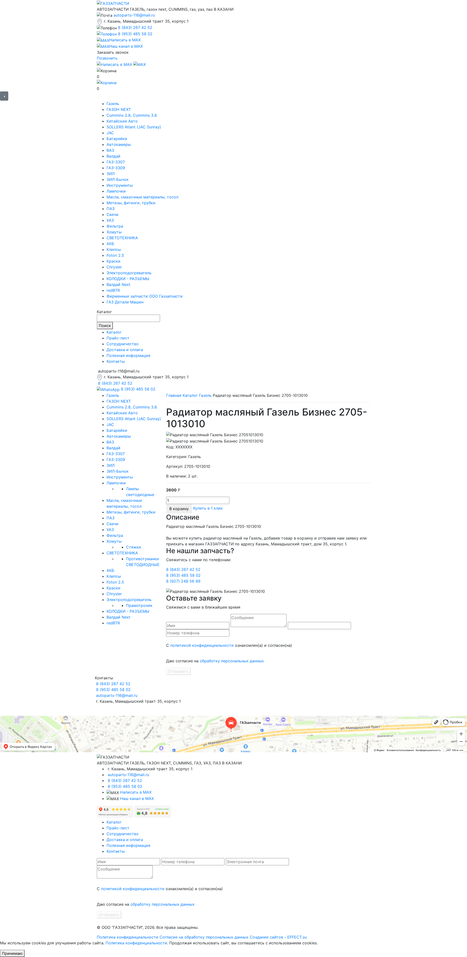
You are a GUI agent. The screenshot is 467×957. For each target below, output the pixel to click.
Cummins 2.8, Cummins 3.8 (132, 115)
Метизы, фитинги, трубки (131, 202)
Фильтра (115, 226)
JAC (110, 132)
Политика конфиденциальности (127, 937)
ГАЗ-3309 (116, 167)
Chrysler (114, 267)
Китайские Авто (122, 121)
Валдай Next (118, 284)
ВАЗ (110, 150)
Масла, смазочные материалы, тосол (142, 197)
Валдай (113, 156)
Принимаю (12, 953)
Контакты (116, 361)
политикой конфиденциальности (202, 645)
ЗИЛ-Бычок (118, 179)
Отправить (178, 671)
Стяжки (133, 547)
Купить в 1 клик (208, 508)
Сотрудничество (123, 343)
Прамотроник (139, 605)
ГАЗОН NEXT (119, 109)
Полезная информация (128, 355)
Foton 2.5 (115, 255)
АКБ (110, 243)
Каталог (114, 332)
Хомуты (114, 232)
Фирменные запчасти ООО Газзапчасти (145, 296)
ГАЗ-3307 (116, 162)
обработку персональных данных (232, 660)
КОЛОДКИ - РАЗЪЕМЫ (128, 278)
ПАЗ (111, 208)
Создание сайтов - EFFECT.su (278, 937)
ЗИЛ (111, 173)
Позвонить (107, 58)
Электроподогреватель (129, 272)
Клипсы (114, 249)
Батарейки (117, 138)
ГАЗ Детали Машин (125, 302)
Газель (113, 103)
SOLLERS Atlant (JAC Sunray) (134, 126)
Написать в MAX (136, 792)
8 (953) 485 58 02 (135, 33)
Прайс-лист (118, 338)
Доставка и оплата (125, 349)
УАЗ (110, 220)
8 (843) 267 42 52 (135, 27)
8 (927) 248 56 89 (183, 581)
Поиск (105, 325)
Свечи (112, 214)
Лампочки (116, 191)
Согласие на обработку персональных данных (204, 937)
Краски (113, 261)
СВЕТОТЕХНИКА (122, 237)
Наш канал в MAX (137, 798)
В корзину (179, 508)
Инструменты (120, 185)
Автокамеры (119, 144)
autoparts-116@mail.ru (134, 15)
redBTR (113, 290)
